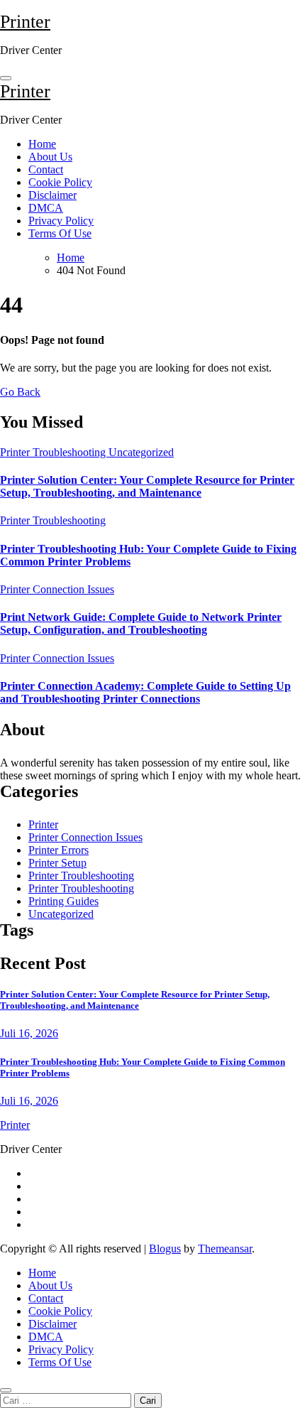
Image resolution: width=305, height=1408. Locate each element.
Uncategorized (141, 452)
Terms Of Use (60, 233)
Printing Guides (63, 901)
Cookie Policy (60, 182)
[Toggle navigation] (5, 78)
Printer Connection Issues (57, 589)
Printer (25, 21)
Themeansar (225, 1248)
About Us (50, 157)
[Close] (5, 1390)
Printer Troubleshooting (54, 452)
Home (42, 144)
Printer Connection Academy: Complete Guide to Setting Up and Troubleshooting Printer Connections (145, 692)
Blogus (165, 1248)
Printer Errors (58, 850)
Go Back (20, 392)
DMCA (45, 208)
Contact (45, 169)
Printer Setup (57, 863)
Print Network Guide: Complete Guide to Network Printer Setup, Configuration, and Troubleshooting (141, 623)
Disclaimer (52, 195)
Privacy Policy (61, 221)
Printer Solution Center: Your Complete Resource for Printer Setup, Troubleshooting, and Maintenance (147, 486)
